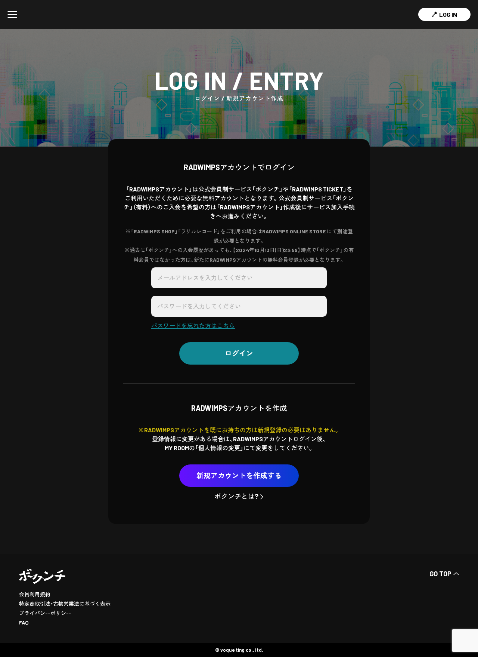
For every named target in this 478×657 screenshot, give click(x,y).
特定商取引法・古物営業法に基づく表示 (65, 604)
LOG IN (448, 14)
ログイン (239, 353)
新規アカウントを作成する (239, 475)
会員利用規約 (34, 594)
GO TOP (440, 573)
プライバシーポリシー (45, 613)
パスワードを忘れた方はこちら (193, 325)
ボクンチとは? (236, 496)
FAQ (24, 622)
